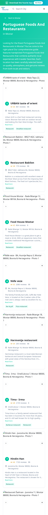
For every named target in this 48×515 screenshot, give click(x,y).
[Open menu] (44, 8)
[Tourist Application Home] (5, 9)
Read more (9, 125)
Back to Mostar (14, 18)
